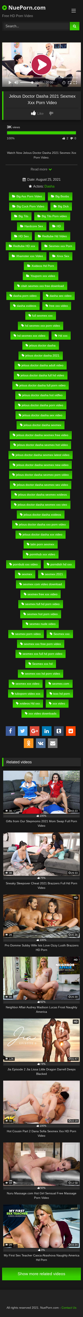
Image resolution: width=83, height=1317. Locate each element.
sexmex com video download (42, 584)
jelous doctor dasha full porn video (42, 385)
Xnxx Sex (63, 256)
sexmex (27, 574)
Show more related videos (41, 1274)
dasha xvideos (26, 305)
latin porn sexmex (42, 544)
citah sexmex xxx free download (42, 286)
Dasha (49, 186)
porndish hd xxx (61, 564)
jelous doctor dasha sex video (42, 415)
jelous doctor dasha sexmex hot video (42, 445)
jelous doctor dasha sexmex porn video (42, 474)
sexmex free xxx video (42, 594)
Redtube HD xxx (24, 246)
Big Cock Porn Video (30, 206)
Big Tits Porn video (54, 216)
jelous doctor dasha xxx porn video (42, 524)
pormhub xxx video (42, 554)
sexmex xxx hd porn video (42, 673)
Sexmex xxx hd (42, 663)
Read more (39, 169)
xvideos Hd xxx (30, 703)
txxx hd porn (61, 693)
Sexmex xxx (61, 634)
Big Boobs (62, 196)
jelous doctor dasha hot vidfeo (42, 395)
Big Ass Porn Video (29, 196)
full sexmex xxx (42, 315)
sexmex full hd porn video (42, 604)
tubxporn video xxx (27, 693)
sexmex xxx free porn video (42, 644)
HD (59, 226)
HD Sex (24, 236)
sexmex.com (60, 683)
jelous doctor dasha (42, 345)
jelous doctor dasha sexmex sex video (42, 484)
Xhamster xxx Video (29, 256)
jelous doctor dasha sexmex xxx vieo (42, 504)
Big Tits (23, 216)
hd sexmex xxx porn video (42, 325)
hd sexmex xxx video (31, 335)
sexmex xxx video (27, 683)
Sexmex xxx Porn (60, 246)
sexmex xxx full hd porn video (42, 653)
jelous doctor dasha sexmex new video (42, 465)
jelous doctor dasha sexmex (42, 425)
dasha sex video (61, 295)
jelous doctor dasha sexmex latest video (42, 455)
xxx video (59, 703)
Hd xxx (62, 335)
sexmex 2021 (54, 574)
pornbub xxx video (25, 564)
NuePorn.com (26, 7)
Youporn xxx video (42, 276)
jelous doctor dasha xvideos (42, 514)
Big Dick (63, 206)
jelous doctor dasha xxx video (42, 534)
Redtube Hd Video (54, 236)
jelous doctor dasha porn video (42, 405)
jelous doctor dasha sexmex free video (42, 435)
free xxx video (58, 305)
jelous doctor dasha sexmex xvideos (42, 494)
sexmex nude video (42, 624)
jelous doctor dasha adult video (42, 365)
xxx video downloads (42, 713)
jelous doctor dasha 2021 (42, 355)
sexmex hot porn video (42, 614)
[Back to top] (69, 1304)
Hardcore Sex (33, 226)
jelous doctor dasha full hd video (42, 375)
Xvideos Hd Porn (42, 266)
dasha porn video (25, 295)
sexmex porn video (28, 634)
